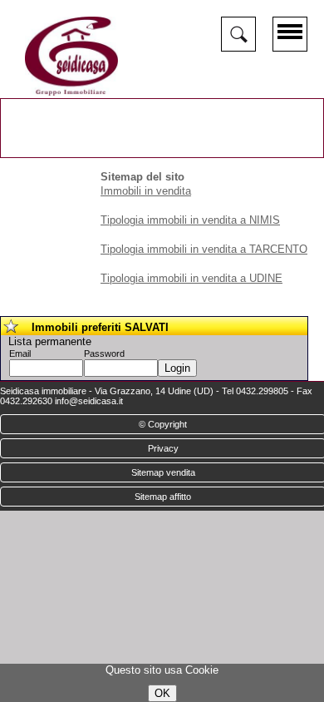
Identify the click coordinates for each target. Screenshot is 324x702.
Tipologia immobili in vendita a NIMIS (190, 220)
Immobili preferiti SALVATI (100, 327)
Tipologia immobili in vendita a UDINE (191, 278)
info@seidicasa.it (89, 401)
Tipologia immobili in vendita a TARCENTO (204, 249)
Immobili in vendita (146, 191)
